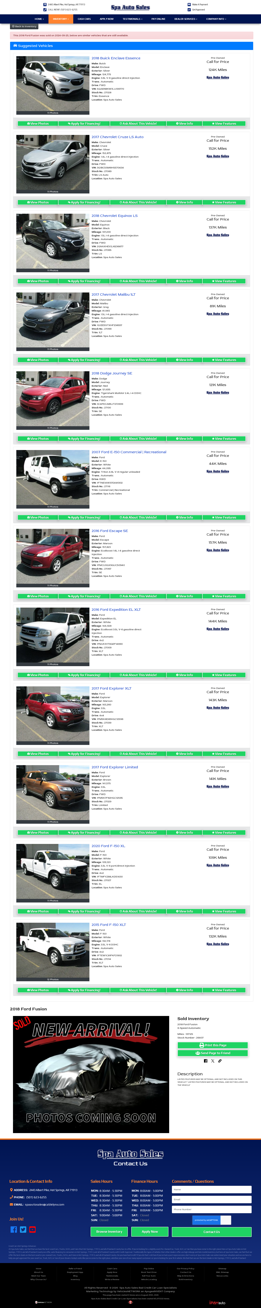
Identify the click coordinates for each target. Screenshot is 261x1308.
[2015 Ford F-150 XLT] (52, 950)
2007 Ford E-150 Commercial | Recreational (129, 452)
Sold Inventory (186, 1279)
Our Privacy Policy (185, 1268)
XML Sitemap (222, 1272)
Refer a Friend (75, 1268)
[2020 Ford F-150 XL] (52, 871)
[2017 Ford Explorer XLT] (52, 713)
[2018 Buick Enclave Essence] (52, 83)
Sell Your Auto (149, 1276)
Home (38, 19)
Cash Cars (84, 19)
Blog (75, 1276)
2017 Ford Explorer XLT (112, 688)
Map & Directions (185, 1276)
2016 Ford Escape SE (110, 531)
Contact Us (212, 1232)
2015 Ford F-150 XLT (109, 925)
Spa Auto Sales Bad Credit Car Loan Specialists (148, 1287)
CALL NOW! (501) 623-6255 (62, 9)
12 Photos (53, 979)
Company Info (215, 19)
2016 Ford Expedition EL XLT (116, 609)
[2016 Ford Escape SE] (52, 556)
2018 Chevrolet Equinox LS (115, 216)
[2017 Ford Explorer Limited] (52, 792)
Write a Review (112, 1279)
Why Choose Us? (38, 1279)
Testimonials (132, 19)
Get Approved (198, 9)
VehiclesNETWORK (128, 1291)
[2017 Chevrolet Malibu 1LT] (52, 319)
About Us (38, 1272)
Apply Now (107, 19)
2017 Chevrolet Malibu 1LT (114, 294)
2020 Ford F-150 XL (108, 846)
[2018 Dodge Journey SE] (52, 398)
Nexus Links (222, 1276)
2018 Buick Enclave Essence (116, 58)
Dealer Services (185, 19)
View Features (225, 123)
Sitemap (222, 1268)
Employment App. (75, 1272)
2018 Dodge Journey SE (112, 373)
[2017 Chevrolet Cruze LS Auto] (52, 162)
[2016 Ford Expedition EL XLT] (52, 635)
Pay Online (158, 19)
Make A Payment (200, 4)
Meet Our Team (38, 1276)
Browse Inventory (109, 1231)
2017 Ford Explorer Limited (115, 767)
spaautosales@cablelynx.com (44, 1204)
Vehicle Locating (149, 1279)
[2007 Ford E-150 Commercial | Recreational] (52, 477)
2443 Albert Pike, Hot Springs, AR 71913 (66, 4)
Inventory (60, 19)
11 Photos (52, 112)
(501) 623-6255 (36, 1197)
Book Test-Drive (148, 1272)
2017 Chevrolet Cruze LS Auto (117, 137)
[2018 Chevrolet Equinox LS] (52, 241)
